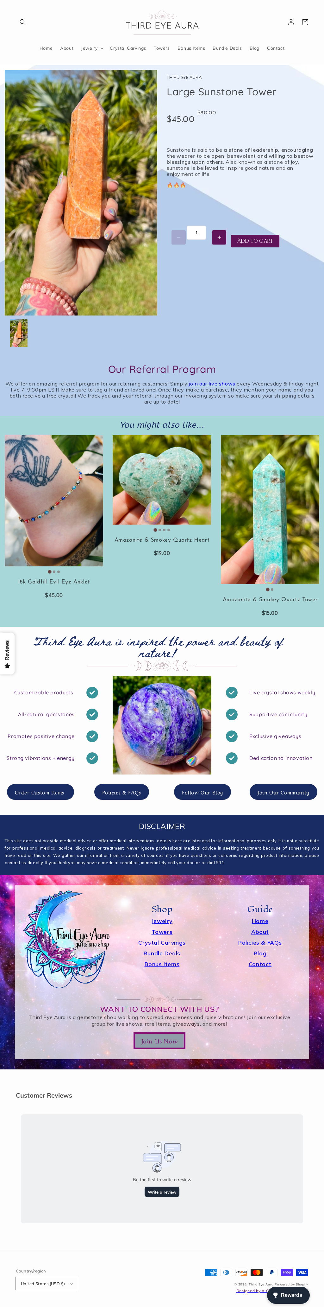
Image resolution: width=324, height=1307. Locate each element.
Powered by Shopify (291, 1284)
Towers (162, 931)
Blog (260, 953)
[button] (23, 22)
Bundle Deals (162, 953)
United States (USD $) (43, 1283)
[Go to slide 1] (49, 572)
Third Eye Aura (261, 1284)
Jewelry (162, 920)
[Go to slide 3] (58, 572)
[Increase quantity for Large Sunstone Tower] (219, 237)
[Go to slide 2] (54, 572)
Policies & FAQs (260, 942)
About (260, 931)
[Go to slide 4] (168, 530)
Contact (260, 963)
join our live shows (212, 383)
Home (260, 920)
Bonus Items (162, 963)
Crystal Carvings (162, 942)
